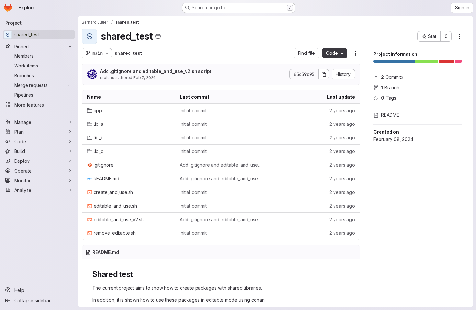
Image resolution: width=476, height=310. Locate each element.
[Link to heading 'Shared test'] (137, 274)
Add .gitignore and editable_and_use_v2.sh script (155, 71)
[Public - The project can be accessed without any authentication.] (158, 36)
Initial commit (193, 110)
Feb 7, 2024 (144, 77)
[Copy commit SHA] (324, 74)
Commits (392, 77)
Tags (388, 98)
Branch (390, 87)
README (390, 115)
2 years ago (342, 110)
